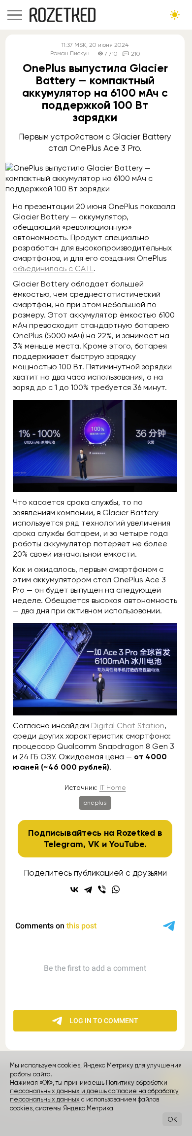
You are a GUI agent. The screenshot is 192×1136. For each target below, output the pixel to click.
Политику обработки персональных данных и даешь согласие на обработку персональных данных (94, 1091)
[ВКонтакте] (74, 889)
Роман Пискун (70, 53)
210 (135, 54)
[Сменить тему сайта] (175, 15)
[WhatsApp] (116, 889)
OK (172, 1119)
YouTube (126, 844)
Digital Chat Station (127, 725)
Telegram (63, 844)
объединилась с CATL (53, 268)
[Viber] (102, 889)
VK (93, 844)
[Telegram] (88, 889)
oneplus (95, 802)
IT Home (112, 787)
